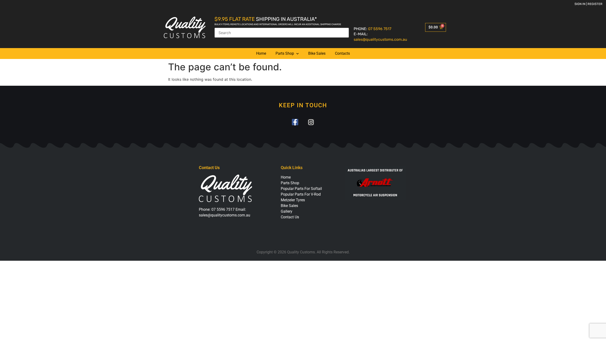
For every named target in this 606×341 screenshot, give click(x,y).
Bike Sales (316, 53)
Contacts (342, 53)
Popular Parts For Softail (301, 188)
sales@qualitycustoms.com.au (380, 39)
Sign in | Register (588, 4)
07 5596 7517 (379, 29)
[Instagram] (311, 122)
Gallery (286, 211)
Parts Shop (285, 53)
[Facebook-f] (295, 122)
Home (261, 53)
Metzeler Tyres (293, 200)
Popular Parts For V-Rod (301, 194)
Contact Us (290, 217)
